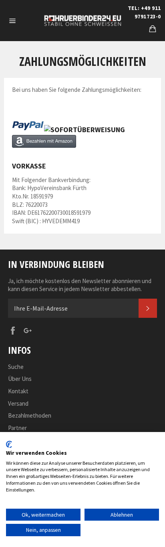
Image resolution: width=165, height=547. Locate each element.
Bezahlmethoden (29, 415)
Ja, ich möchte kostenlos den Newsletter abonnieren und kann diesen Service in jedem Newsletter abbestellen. (79, 285)
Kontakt (18, 391)
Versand (18, 403)
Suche (16, 367)
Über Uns (20, 379)
